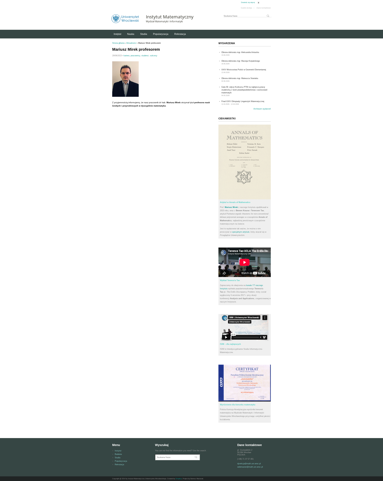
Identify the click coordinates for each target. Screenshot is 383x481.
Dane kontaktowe (264, 8)
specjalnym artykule (240, 232)
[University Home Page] (125, 22)
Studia (143, 34)
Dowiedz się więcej (248, 2)
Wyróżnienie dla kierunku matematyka (237, 405)
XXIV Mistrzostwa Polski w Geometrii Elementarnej (243, 70)
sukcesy (153, 55)
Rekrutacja (180, 34)
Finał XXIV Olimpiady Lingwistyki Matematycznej (242, 101)
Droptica (179, 479)
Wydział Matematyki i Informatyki (164, 21)
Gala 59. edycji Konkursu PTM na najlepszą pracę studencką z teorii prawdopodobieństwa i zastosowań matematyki (244, 90)
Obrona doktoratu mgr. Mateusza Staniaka (239, 78)
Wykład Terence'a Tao (230, 280)
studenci (145, 55)
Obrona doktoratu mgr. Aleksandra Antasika (240, 52)
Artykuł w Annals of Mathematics (235, 202)
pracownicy (135, 55)
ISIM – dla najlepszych (230, 344)
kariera (126, 55)
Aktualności (131, 43)
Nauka (130, 34)
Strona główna (118, 43)
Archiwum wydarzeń (262, 109)
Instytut (117, 34)
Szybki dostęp (247, 8)
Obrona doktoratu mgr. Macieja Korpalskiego (240, 61)
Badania (118, 454)
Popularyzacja (160, 34)
